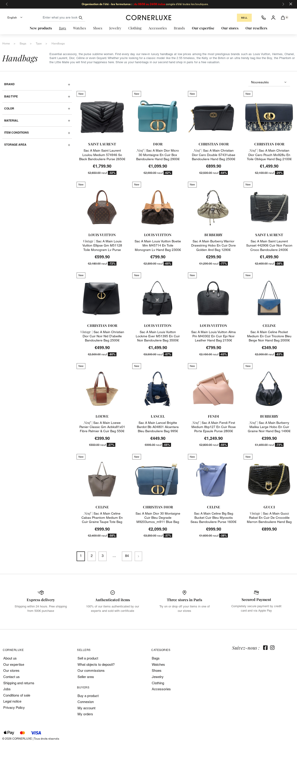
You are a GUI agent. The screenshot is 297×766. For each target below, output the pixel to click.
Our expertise (13, 664)
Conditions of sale (16, 695)
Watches (158, 664)
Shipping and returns (18, 683)
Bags (156, 658)
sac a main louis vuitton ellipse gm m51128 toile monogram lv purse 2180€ (102, 247)
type (39, 43)
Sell (244, 17)
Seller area (85, 677)
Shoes (156, 670)
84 (127, 556)
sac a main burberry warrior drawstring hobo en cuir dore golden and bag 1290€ (213, 245)
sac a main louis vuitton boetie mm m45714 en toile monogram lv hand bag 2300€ (158, 245)
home (6, 43)
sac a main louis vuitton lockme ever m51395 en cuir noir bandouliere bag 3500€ (158, 336)
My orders (85, 714)
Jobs (7, 689)
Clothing (158, 683)
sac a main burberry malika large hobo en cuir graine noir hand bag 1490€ (269, 427)
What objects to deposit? (96, 664)
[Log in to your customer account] (273, 17)
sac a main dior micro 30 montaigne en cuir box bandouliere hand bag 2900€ (158, 155)
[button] (283, 17)
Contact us (11, 677)
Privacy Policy (14, 708)
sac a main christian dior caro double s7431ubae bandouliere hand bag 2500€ (213, 155)
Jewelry (158, 677)
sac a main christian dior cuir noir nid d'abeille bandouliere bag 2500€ (102, 336)
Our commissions (91, 670)
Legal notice (12, 701)
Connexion (85, 702)
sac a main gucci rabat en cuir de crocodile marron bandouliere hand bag (269, 518)
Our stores (11, 670)
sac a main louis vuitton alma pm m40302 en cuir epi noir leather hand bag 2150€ (213, 336)
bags (23, 43)
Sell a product (87, 658)
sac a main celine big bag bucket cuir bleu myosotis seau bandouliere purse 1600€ (213, 518)
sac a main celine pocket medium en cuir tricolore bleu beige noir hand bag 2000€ (269, 336)
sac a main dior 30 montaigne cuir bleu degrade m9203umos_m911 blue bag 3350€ (158, 520)
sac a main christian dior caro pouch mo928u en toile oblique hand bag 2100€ (269, 155)
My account (86, 708)
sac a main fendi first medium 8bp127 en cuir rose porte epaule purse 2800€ (213, 427)
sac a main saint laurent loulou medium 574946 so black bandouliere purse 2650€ (102, 155)
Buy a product (88, 696)
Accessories (161, 689)
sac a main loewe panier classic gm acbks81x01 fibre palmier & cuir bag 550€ (102, 427)
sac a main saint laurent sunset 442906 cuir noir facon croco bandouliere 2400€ (269, 245)
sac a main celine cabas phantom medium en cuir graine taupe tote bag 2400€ (102, 520)
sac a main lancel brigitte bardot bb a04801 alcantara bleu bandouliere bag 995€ (158, 427)
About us (10, 658)
